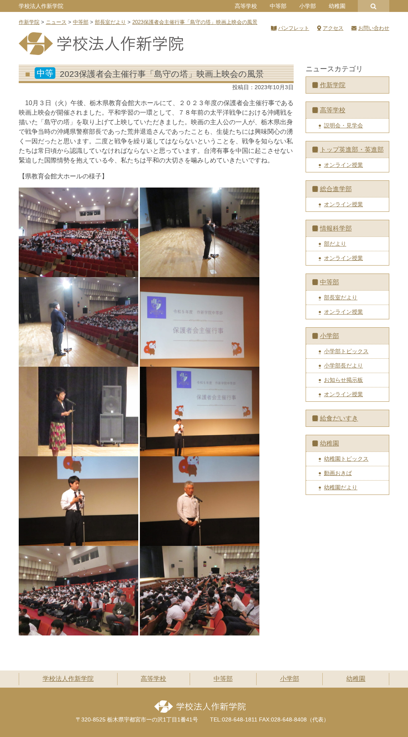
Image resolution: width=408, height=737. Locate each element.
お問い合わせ (373, 28)
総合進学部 (336, 189)
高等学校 (246, 6)
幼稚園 (337, 6)
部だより (335, 243)
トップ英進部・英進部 (352, 149)
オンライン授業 (343, 165)
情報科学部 (336, 228)
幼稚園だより (340, 487)
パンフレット (293, 28)
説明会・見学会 (343, 125)
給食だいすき (339, 418)
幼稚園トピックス (346, 458)
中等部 (278, 6)
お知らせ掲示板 (343, 380)
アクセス (333, 28)
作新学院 (332, 85)
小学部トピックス (346, 351)
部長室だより (340, 297)
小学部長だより (343, 365)
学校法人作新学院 (41, 6)
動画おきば (338, 473)
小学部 (307, 6)
